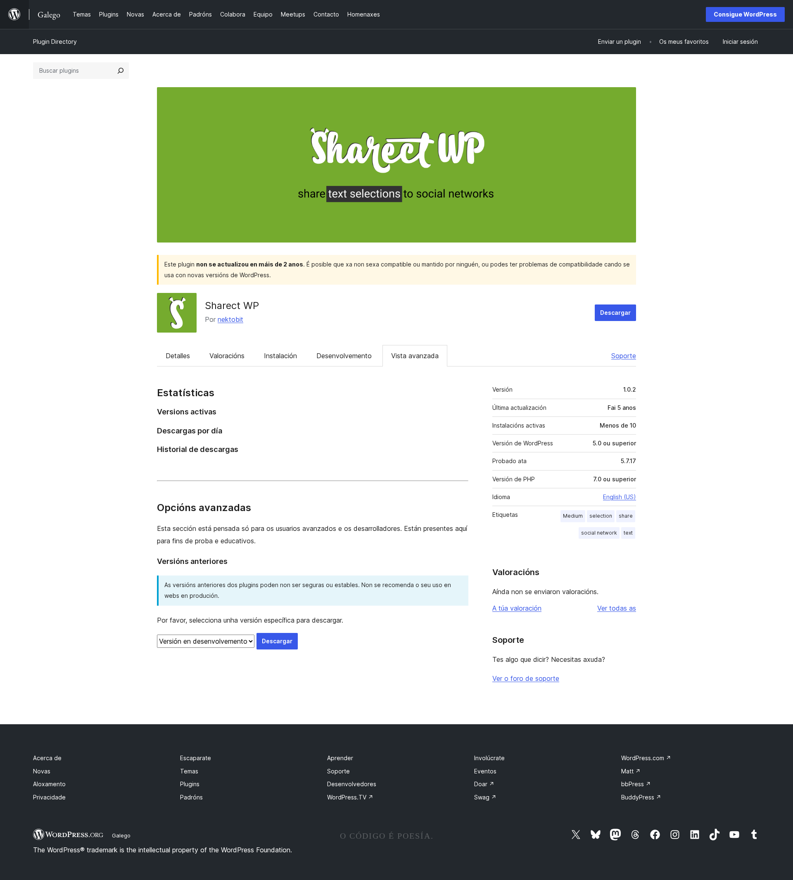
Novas (41, 771)
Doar (484, 783)
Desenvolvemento (344, 356)
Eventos (485, 771)
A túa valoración (516, 608)
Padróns (191, 797)
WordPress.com (646, 757)
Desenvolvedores (351, 783)
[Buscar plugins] (120, 70)
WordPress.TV (350, 797)
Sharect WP (232, 306)
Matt (631, 771)
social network (599, 533)
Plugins (189, 783)
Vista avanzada (415, 356)
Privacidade (49, 797)
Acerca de (47, 757)
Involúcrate (489, 757)
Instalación (280, 356)
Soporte (623, 356)
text (628, 533)
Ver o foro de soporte (525, 678)
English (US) (619, 496)
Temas (189, 771)
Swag (485, 797)
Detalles (178, 356)
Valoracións (227, 356)
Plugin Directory (55, 41)
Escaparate (195, 757)
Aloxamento (49, 783)
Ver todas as (616, 608)
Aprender (340, 757)
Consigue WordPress (745, 14)
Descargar (615, 312)
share (626, 516)
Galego (121, 835)
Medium (573, 516)
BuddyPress (641, 797)
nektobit (230, 319)
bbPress (636, 783)
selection (600, 516)
